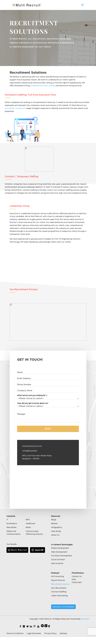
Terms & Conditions (15, 633)
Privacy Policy (50, 633)
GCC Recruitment (58, 588)
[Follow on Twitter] (27, 626)
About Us (55, 535)
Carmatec (85, 619)
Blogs (53, 520)
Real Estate (11, 527)
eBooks (54, 523)
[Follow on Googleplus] (24, 626)
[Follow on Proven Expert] (42, 626)
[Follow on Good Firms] (46, 626)
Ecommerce (12, 523)
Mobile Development (60, 548)
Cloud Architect (58, 560)
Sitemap (63, 633)
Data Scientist (57, 563)
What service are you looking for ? (32, 395)
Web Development (59, 552)
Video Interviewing (59, 596)
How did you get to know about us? (32, 403)
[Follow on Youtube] (38, 626)
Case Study (56, 531)
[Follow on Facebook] (20, 626)
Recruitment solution (60, 584)
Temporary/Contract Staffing (43, 86)
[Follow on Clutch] (49, 626)
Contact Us (77, 576)
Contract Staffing (58, 592)
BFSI (28, 520)
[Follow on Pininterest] (34, 626)
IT (7, 520)
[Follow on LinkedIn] (31, 626)
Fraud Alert (77, 582)
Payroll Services (58, 580)
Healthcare (30, 523)
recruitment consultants (15, 108)
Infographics (56, 527)
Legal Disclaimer (34, 633)
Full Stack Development (61, 556)
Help (74, 579)
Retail (28, 527)
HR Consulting (57, 576)
